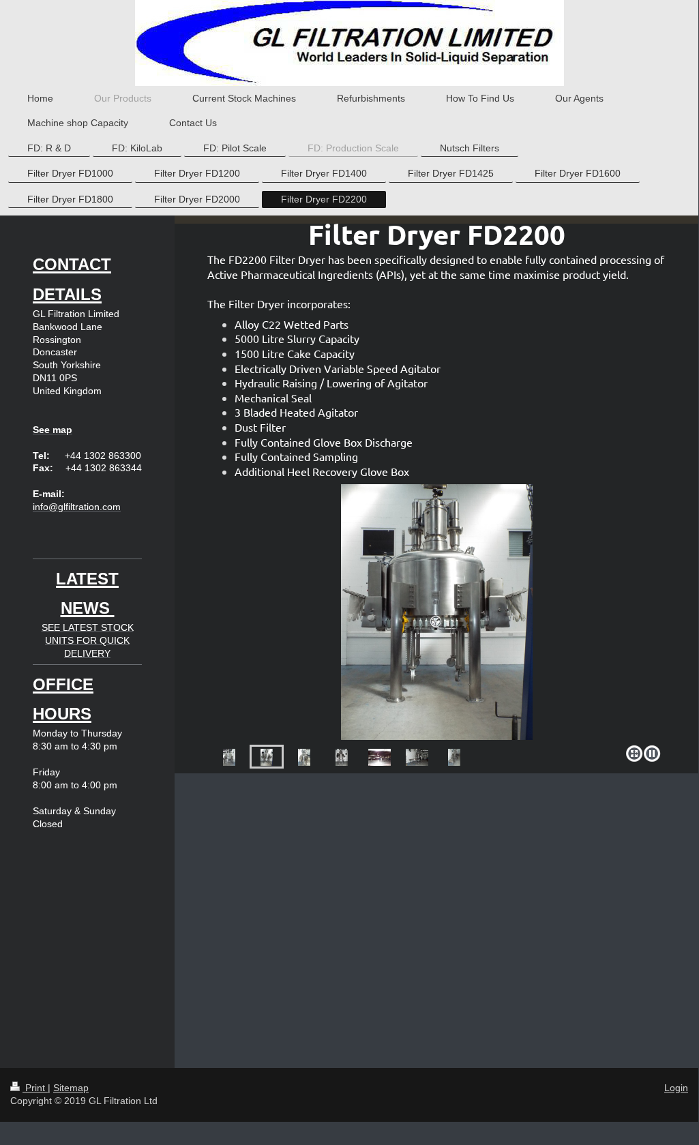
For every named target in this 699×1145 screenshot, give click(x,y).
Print (35, 1087)
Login (676, 1087)
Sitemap (71, 1087)
